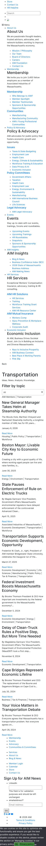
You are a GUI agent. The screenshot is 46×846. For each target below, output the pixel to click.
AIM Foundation (19, 63)
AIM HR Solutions (17, 294)
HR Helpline (12, 7)
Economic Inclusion (21, 169)
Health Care (18, 157)
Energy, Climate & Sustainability (27, 160)
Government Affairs (21, 177)
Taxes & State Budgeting (24, 151)
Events (10, 214)
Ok (16, 844)
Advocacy (14, 744)
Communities (15, 111)
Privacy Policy (25, 823)
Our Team (16, 53)
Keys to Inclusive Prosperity (25, 349)
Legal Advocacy (16, 207)
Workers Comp (19, 317)
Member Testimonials (22, 102)
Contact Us (12, 4)
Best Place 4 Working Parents (26, 355)
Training (16, 301)
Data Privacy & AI (20, 166)
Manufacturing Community (25, 118)
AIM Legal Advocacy (22, 211)
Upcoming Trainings (21, 234)
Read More (7, 433)
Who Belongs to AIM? (22, 96)
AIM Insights (13, 249)
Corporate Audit (20, 327)
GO (6, 810)
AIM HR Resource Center (24, 310)
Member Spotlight (21, 99)
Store (9, 1)
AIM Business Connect (23, 352)
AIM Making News (21, 271)
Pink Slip (16, 358)
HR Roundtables (20, 237)
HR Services (13, 274)
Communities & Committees (22, 747)
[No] (35, 844)
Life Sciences (18, 204)
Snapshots (17, 240)
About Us (11, 28)
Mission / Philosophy (22, 50)
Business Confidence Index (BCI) (28, 262)
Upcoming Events (20, 231)
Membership (13, 69)
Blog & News (18, 259)
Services (13, 752)
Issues (11, 147)
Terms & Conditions (25, 820)
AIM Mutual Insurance (20, 313)
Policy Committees (18, 172)
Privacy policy (26, 844)
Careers (16, 60)
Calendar (13, 766)
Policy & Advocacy (16, 127)
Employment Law (20, 154)
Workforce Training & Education (27, 163)
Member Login (16, 763)
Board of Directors (21, 57)
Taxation (16, 180)
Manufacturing (19, 115)
